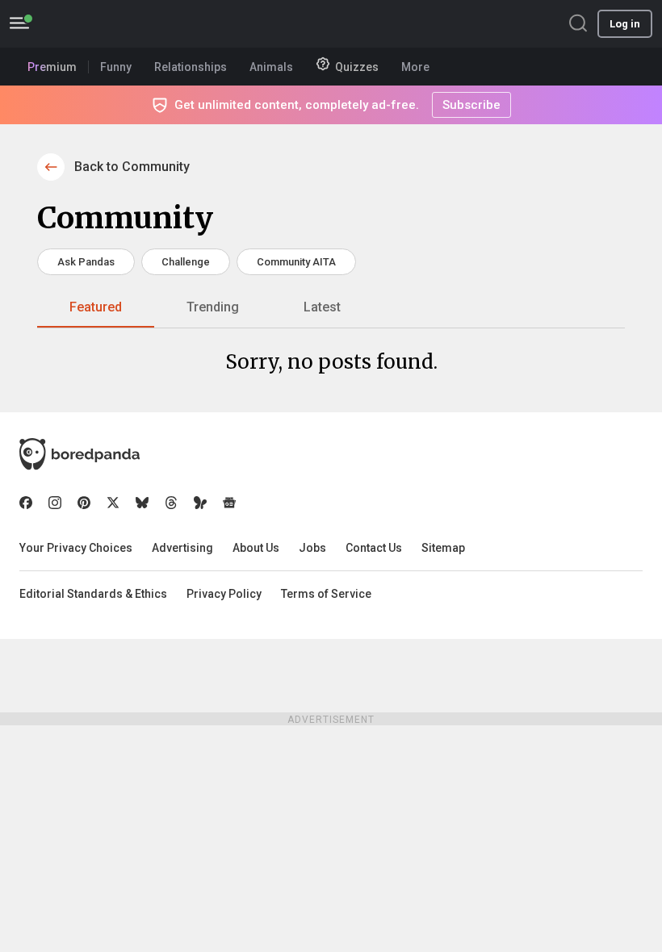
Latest (322, 307)
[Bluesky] (142, 502)
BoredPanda (95, 24)
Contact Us (374, 547)
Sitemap (443, 547)
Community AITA (296, 262)
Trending (212, 307)
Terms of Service (326, 593)
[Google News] (229, 502)
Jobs (312, 547)
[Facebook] (25, 502)
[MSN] (200, 502)
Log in (625, 24)
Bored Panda (79, 454)
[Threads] (171, 502)
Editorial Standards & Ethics (93, 593)
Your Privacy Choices (75, 547)
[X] (113, 502)
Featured (95, 307)
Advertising (182, 547)
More (415, 67)
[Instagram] (54, 502)
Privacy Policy (224, 593)
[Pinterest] (84, 502)
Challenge (185, 262)
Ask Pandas (86, 262)
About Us (256, 547)
